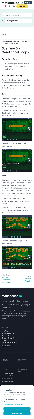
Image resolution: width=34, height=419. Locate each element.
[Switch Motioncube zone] (30, 2)
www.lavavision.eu (8, 333)
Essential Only (17, 413)
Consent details (8, 404)
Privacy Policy (19, 404)
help (26, 3)
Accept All (17, 409)
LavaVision (26, 311)
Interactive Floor (8, 373)
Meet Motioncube (9, 381)
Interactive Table (8, 376)
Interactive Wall (8, 378)
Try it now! (22, 6)
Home (3, 41)
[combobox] (18, 21)
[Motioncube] (12, 2)
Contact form (6, 346)
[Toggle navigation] (30, 6)
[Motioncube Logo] (12, 295)
